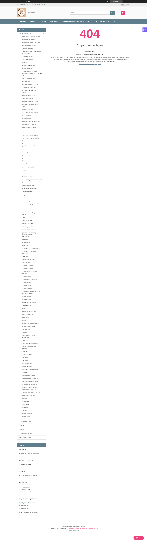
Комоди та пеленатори (29, 311)
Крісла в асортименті (28, 155)
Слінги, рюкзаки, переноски (30, 378)
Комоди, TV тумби (27, 68)
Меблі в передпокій (28, 167)
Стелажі (24, 164)
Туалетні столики (27, 143)
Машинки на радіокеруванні (30, 323)
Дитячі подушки (27, 285)
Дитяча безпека (26, 296)
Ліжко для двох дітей (28, 95)
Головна (22, 21)
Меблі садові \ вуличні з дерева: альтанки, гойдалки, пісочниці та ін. (32, 180)
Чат (140, 538)
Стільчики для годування (29, 149)
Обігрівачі (25, 407)
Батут (23, 173)
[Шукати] (112, 13)
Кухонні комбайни (27, 314)
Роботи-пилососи (27, 366)
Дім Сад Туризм (27, 176)
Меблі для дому (27, 115)
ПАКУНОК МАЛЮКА (25, 421)
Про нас (43, 21)
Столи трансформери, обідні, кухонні (31, 139)
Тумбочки (25, 62)
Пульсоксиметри (27, 354)
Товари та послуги (25, 33)
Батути (24, 217)
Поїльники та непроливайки (30, 343)
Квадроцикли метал (28, 195)
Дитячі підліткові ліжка (29, 87)
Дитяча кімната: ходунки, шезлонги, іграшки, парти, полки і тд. (32, 73)
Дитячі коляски (26, 276)
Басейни (24, 170)
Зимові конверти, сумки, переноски (29, 128)
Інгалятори (25, 245)
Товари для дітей (27, 416)
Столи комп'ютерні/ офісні (30, 135)
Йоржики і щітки (26, 305)
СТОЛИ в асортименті (28, 132)
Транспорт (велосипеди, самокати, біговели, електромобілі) (29, 234)
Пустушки (25, 357)
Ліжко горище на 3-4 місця (30, 101)
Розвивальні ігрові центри (30, 369)
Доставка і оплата (101, 21)
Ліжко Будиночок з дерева (30, 84)
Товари (32, 21)
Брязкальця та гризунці (29, 259)
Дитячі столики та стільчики (30, 146)
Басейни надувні (27, 201)
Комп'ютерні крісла (28, 152)
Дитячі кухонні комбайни (29, 279)
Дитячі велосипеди (27, 48)
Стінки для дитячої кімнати (30, 112)
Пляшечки (25, 340)
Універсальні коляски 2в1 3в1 (31, 36)
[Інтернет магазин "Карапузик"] (21, 16)
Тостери (24, 398)
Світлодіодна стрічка (28, 375)
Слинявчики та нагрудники (30, 381)
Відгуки (21, 429)
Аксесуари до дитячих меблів (31, 248)
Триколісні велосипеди (29, 45)
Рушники (24, 372)
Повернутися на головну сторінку (90, 64)
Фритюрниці (25, 401)
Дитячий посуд (26, 299)
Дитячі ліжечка (26, 282)
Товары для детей (27, 223)
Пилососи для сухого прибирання (28, 336)
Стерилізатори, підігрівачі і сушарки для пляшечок (30, 388)
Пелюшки (24, 332)
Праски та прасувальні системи (29, 347)
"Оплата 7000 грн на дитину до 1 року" (76, 21)
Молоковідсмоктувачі (28, 326)
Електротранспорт (27, 59)
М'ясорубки (25, 317)
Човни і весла (26, 207)
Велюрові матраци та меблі (30, 204)
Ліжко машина (26, 81)
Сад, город (25, 404)
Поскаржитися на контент (74, 528)
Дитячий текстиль (27, 118)
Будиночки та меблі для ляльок (29, 213)
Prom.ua (83, 526)
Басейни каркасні (27, 210)
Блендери (25, 256)
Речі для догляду (27, 363)
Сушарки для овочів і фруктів (31, 392)
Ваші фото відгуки (25, 437)
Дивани (24, 158)
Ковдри (24, 308)
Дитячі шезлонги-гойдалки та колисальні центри (31, 292)
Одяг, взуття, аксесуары (29, 188)
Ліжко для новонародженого (31, 121)
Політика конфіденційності (90, 528)
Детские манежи (27, 220)
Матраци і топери (27, 109)
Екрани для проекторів (29, 302)
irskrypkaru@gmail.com (28, 503)
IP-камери (25, 239)
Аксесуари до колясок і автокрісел (29, 252)
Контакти (54, 21)
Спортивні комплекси (28, 78)
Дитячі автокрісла (27, 265)
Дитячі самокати (27, 288)
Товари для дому (27, 413)
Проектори (25, 351)
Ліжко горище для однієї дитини (29, 91)
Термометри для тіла (28, 395)
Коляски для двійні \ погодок (31, 42)
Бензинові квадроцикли (29, 198)
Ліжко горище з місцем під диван (30, 105)
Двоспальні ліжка (27, 98)
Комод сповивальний (28, 65)
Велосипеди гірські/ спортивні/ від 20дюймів (31, 52)
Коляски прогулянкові (28, 39)
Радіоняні (25, 360)
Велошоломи (26, 262)
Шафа (23, 161)
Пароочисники (26, 329)
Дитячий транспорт (28, 56)
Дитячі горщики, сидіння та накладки (30, 272)
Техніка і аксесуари (28, 185)
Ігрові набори (26, 242)
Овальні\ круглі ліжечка (29, 124)
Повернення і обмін (25, 433)
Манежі (24, 320)
